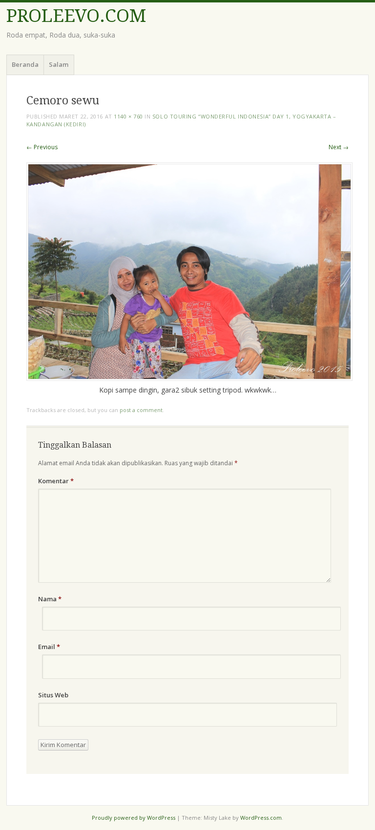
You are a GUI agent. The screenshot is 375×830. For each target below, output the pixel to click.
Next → (339, 147)
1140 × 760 (128, 116)
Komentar (56, 480)
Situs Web (53, 695)
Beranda (25, 64)
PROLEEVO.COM (76, 15)
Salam (58, 64)
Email (49, 646)
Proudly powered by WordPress (133, 817)
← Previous (42, 147)
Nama (50, 598)
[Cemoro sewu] (189, 378)
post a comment (141, 410)
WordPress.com (261, 817)
